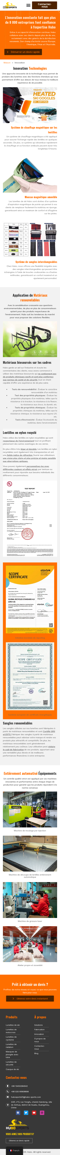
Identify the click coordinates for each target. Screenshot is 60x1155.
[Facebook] (18, 1113)
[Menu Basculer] (28, 5)
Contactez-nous (16, 1077)
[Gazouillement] (26, 1113)
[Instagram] (42, 1113)
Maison (7, 62)
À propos (40, 1017)
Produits (11, 1017)
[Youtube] (34, 1113)
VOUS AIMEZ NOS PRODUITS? (20, 1134)
